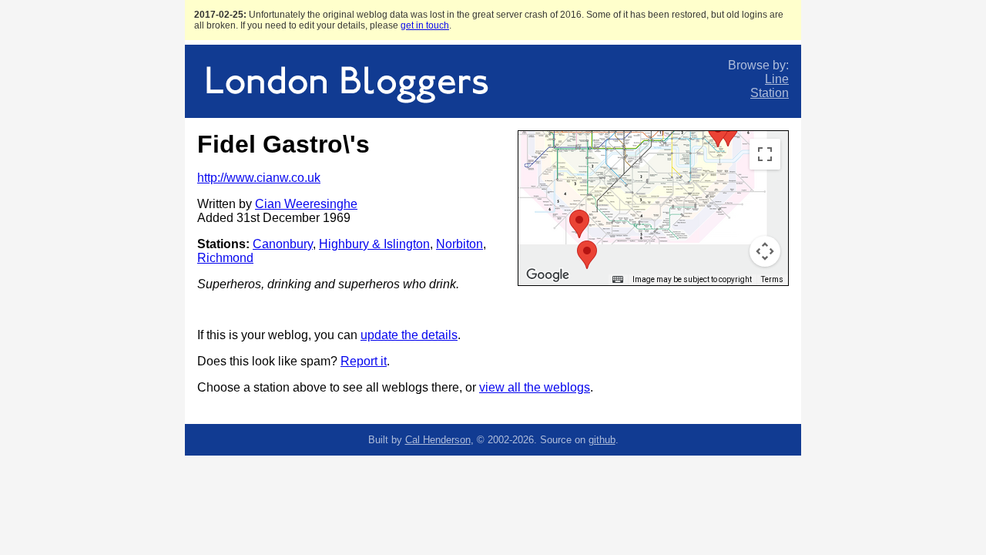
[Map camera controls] (765, 251)
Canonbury (283, 244)
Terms (772, 279)
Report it (363, 361)
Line (777, 79)
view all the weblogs (534, 387)
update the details (409, 334)
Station (769, 92)
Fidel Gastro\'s (283, 144)
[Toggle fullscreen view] (765, 154)
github (602, 440)
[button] (718, 133)
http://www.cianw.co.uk (258, 177)
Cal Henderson (438, 440)
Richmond (225, 257)
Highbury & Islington (374, 244)
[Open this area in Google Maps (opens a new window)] (547, 275)
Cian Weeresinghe (306, 203)
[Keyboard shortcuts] (617, 279)
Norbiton (459, 244)
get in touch (425, 25)
